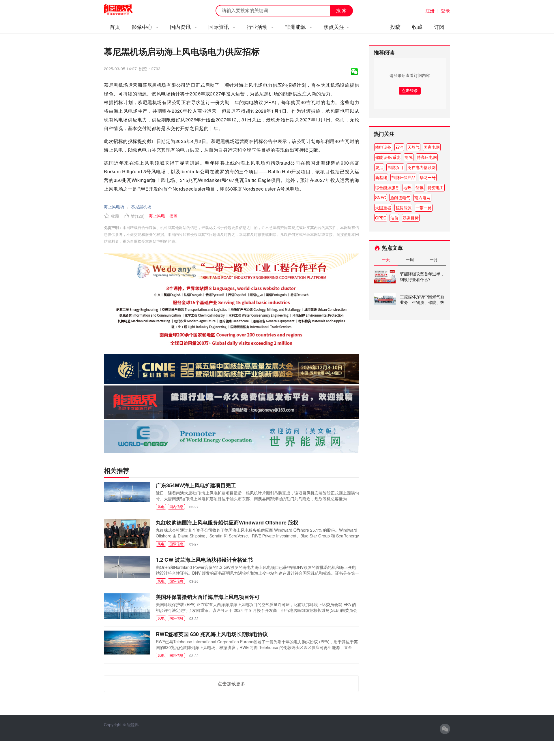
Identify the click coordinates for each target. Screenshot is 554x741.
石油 (399, 147)
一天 (386, 259)
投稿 (395, 26)
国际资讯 (219, 26)
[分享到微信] (354, 71)
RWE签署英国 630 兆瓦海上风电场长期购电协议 (212, 634)
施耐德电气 (400, 197)
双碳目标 (411, 218)
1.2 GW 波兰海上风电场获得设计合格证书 (204, 559)
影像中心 (143, 26)
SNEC (380, 197)
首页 (115, 26)
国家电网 (432, 147)
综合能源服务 (387, 187)
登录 (445, 10)
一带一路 (423, 207)
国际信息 (176, 543)
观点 (379, 167)
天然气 (413, 147)
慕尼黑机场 (141, 206)
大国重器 (383, 207)
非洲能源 (296, 26)
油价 (394, 218)
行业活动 (258, 26)
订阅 (439, 26)
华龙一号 (428, 177)
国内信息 (176, 506)
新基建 (381, 177)
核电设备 (383, 147)
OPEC (380, 218)
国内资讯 (181, 26)
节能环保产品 (403, 177)
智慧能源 (403, 207)
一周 (410, 259)
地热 (407, 187)
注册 (430, 10)
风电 (161, 506)
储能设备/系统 (387, 157)
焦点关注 (333, 26)
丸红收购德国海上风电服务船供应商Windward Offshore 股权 (227, 522)
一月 (434, 259)
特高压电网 (427, 157)
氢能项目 (395, 167)
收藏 (417, 26)
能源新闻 (123, 10)
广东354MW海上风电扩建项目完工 (196, 485)
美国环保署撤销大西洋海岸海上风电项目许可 (208, 597)
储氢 (419, 187)
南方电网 (422, 197)
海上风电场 (114, 206)
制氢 (409, 157)
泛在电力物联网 (421, 167)
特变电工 (436, 187)
